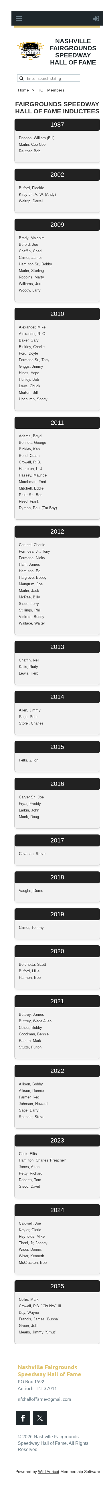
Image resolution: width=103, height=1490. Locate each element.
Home (23, 90)
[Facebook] (23, 1418)
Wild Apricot (48, 1471)
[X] (40, 1418)
